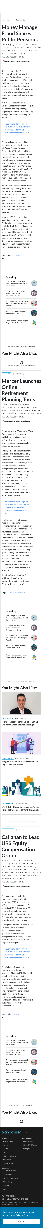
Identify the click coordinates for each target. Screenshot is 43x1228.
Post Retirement (20, 592)
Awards (5, 1149)
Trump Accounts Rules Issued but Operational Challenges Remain (17, 303)
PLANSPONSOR (22, 1199)
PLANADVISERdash (30, 1145)
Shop (4, 1189)
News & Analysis (8, 1141)
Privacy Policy (22, 1215)
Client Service (8, 758)
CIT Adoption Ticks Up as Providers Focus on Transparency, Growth (15, 293)
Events (5, 1152)
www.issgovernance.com (10, 1204)
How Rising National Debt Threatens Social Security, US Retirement (17, 283)
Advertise (6, 1185)
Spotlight (26, 1149)
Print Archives (7, 1160)
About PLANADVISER (10, 1171)
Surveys (5, 1145)
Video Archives (8, 1163)
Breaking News (28, 1141)
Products (6, 374)
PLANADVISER (11, 1199)
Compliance (7, 20)
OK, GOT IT (21, 1222)
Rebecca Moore (17, 57)
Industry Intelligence (9, 1156)
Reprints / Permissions (10, 1178)
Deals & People (8, 718)
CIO (3, 1199)
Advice (12, 592)
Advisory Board (8, 1174)
